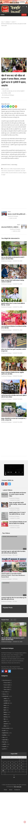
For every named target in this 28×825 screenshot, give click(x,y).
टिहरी (5, 710)
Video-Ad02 (7, 689)
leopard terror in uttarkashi (14, 170)
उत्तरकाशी (4, 91)
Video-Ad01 (7, 687)
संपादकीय (4, 746)
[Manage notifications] (25, 822)
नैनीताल (5, 714)
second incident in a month (15, 172)
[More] (16, 106)
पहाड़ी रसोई (4, 739)
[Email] (13, 106)
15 (21, 765)
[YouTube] (6, 484)
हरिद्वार (5, 726)
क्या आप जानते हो (16, 91)
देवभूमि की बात (5, 732)
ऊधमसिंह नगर (6, 703)
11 (6, 765)
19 (10, 768)
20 (14, 768)
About (10, 789)
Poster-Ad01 (7, 682)
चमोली (5, 707)
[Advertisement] (14, 41)
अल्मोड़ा (5, 698)
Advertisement (6, 680)
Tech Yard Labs (17, 786)
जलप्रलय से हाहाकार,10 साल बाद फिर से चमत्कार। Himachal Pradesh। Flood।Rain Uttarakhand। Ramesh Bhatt (13, 575)
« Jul (14, 775)
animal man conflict (8, 168)
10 (3, 765)
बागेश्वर (5, 721)
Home (5, 789)
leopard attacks (17, 168)
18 (6, 768)
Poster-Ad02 (7, 684)
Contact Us (17, 789)
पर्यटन (3, 737)
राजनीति (9, 93)
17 (3, 768)
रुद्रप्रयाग (6, 723)
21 (17, 768)
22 (21, 768)
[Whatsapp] (10, 106)
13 (14, 765)
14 (17, 765)
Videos (4, 694)
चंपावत (5, 705)
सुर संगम (4, 748)
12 (10, 765)
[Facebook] (2, 106)
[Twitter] (5, 106)
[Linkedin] (8, 106)
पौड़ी (4, 719)
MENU (3, 14)
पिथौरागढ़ (5, 716)
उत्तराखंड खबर (10, 91)
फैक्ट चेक (4, 742)
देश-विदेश (5, 93)
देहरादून (5, 712)
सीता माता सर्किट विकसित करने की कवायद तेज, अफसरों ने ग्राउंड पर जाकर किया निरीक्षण (17, 494)
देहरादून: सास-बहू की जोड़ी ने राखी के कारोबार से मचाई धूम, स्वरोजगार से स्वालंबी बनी (17, 504)
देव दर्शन (4, 730)
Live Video (5, 691)
